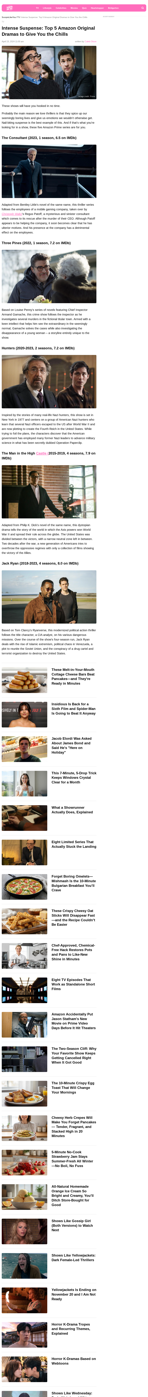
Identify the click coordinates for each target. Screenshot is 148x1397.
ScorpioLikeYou (9, 17)
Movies (74, 8)
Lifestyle (47, 8)
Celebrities (61, 8)
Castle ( (42, 453)
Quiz (84, 8)
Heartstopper (97, 8)
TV (37, 8)
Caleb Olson (90, 41)
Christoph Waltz (12, 214)
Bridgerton (113, 8)
